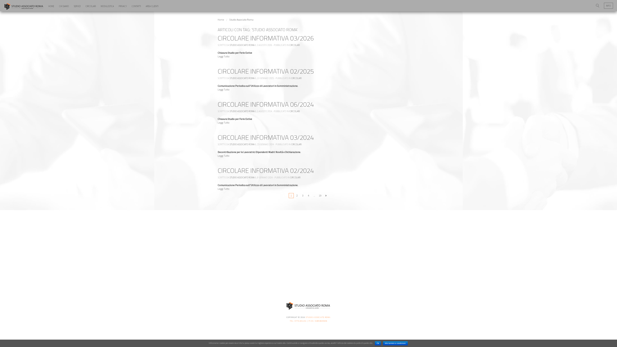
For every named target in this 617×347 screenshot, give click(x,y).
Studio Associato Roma (242, 45)
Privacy (123, 6)
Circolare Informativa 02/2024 (266, 170)
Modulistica (107, 6)
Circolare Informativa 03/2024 (266, 137)
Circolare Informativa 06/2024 (266, 104)
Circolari (90, 6)
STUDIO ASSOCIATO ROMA (318, 317)
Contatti (136, 6)
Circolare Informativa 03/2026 (266, 38)
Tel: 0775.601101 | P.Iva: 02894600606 (308, 321)
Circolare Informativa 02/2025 (266, 71)
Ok (378, 343)
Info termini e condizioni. (395, 343)
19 (320, 195)
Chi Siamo (64, 6)
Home (51, 6)
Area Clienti (152, 6)
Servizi (77, 6)
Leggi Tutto (223, 56)
